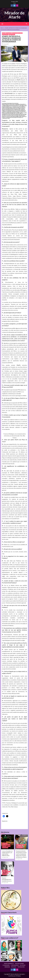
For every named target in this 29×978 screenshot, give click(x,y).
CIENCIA (17, 844)
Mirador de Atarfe (14, 14)
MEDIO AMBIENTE (9, 963)
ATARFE (3, 33)
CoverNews (11, 975)
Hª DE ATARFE (8, 33)
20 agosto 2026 (5, 857)
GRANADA (4, 846)
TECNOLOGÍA (21, 967)
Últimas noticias (12, 34)
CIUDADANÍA (4, 843)
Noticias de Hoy (5, 34)
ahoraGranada (9, 93)
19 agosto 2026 (5, 882)
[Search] (26, 24)
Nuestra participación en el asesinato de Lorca (7, 879)
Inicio (14, 3)
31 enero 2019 (5, 44)
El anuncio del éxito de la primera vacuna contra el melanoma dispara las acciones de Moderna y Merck (21, 854)
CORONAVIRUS (15, 965)
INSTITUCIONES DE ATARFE (17, 33)
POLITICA (13, 967)
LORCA (8, 846)
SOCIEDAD (4, 874)
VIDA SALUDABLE (19, 847)
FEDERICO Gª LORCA (6, 844)
